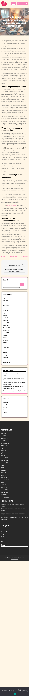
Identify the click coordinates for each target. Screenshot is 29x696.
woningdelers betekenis (12, 205)
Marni (4, 256)
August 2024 (6, 332)
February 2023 (6, 355)
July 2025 (5, 313)
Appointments (21, 3)
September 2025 (6, 308)
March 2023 (5, 352)
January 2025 (6, 325)
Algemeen (25, 256)
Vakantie (5, 412)
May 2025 (5, 315)
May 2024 (5, 337)
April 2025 (5, 318)
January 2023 (6, 357)
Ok (14, 693)
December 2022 (6, 360)
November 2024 (6, 327)
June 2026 (5, 300)
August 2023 (6, 347)
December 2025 (6, 303)
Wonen (4, 414)
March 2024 (5, 342)
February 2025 (6, 322)
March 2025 (5, 320)
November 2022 (6, 362)
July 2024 (5, 335)
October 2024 (6, 330)
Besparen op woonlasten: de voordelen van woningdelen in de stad (14, 270)
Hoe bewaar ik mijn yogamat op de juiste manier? (14, 391)
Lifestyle (5, 407)
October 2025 (6, 305)
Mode (4, 410)
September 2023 (6, 345)
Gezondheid (5, 405)
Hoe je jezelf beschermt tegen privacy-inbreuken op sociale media (15, 264)
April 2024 (5, 340)
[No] (27, 691)
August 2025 (6, 310)
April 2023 (5, 350)
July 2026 (5, 298)
